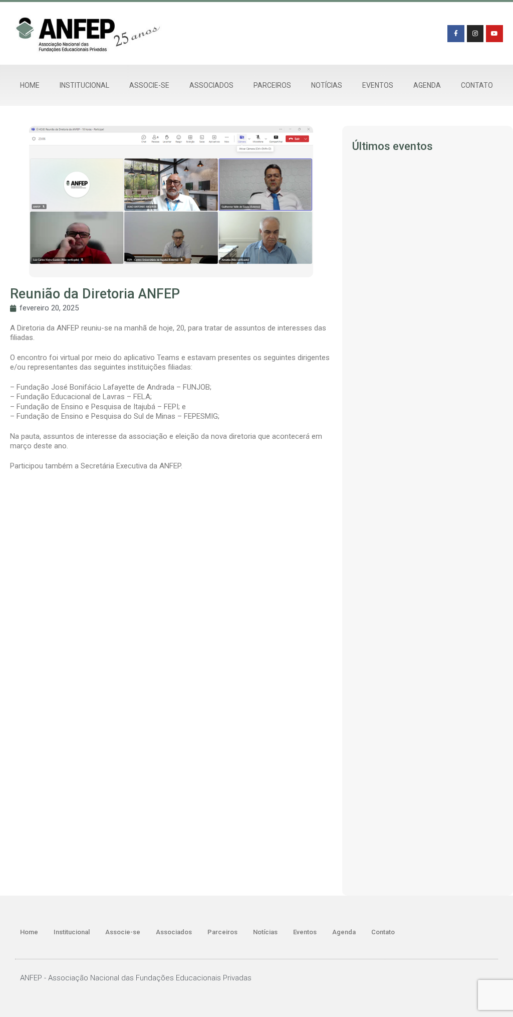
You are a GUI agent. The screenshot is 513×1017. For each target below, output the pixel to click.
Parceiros (272, 85)
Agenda (427, 85)
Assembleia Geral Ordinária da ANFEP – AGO (415, 871)
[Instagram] (475, 33)
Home (30, 85)
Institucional (84, 85)
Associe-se (149, 85)
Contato (477, 85)
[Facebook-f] (455, 33)
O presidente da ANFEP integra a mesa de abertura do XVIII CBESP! (427, 630)
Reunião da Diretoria (380, 257)
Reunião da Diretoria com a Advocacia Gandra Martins (416, 497)
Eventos (377, 85)
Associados (211, 85)
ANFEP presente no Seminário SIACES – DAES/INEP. (425, 760)
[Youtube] (494, 33)
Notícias (326, 85)
